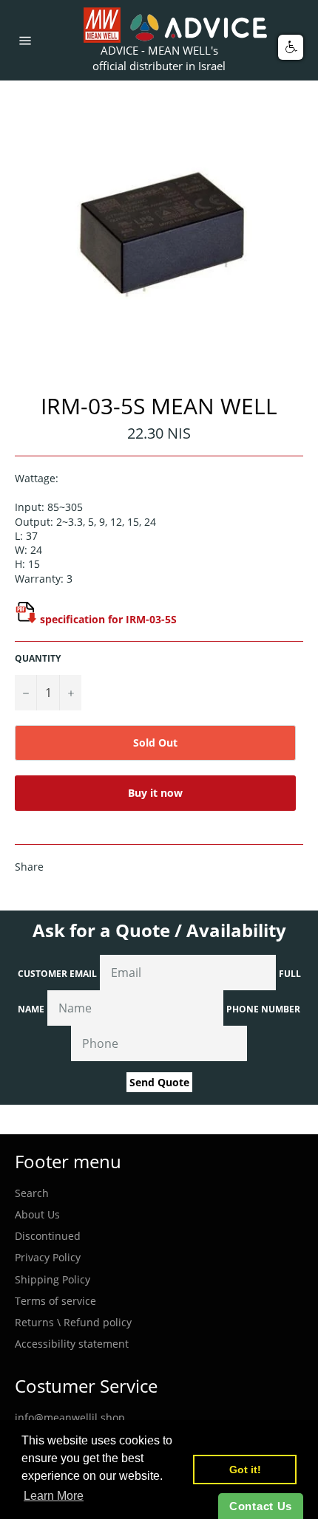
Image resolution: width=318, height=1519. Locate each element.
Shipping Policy (52, 1279)
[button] (290, 47)
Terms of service (55, 1301)
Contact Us (260, 1506)
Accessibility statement (72, 1344)
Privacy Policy (48, 1257)
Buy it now (155, 793)
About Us (37, 1214)
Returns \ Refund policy (73, 1322)
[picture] (26, 619)
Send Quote (159, 1082)
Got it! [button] (245, 1469)
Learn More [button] (54, 1495)
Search (32, 1193)
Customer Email (57, 973)
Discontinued (48, 1236)
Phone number (263, 1009)
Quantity (38, 659)
